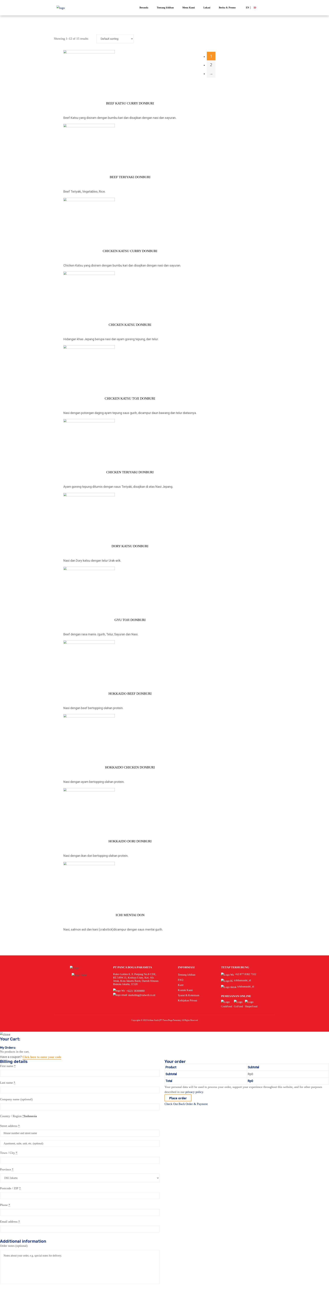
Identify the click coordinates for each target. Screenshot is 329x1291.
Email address (10, 1221)
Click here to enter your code (41, 1057)
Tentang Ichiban (165, 7)
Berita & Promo (227, 7)
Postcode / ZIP (10, 1188)
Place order (178, 1098)
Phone (5, 1205)
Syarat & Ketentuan (188, 995)
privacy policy (194, 1092)
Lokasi (206, 7)
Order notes (14, 1245)
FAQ (180, 979)
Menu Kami (188, 7)
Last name (7, 1082)
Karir (181, 985)
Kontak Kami (185, 990)
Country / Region (12, 1116)
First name (8, 1066)
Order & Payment (197, 1104)
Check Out (171, 1104)
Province (6, 1169)
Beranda (143, 7)
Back (182, 1104)
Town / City (8, 1152)
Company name (16, 1099)
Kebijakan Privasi (187, 1000)
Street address (10, 1126)
